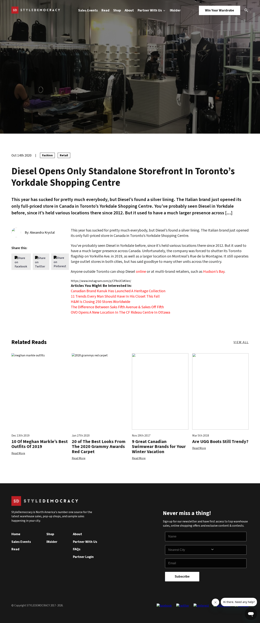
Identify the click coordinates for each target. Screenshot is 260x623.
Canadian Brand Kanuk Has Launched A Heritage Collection (118, 291)
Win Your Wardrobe (219, 10)
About (129, 10)
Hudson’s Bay (213, 271)
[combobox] (189, 549)
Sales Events (88, 10)
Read (105, 10)
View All (241, 342)
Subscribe (182, 576)
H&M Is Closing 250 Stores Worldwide (100, 301)
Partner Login (83, 556)
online (141, 271)
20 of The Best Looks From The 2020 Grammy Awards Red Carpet (98, 446)
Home (15, 534)
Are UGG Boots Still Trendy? (220, 441)
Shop (117, 10)
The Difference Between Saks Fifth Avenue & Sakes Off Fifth (117, 307)
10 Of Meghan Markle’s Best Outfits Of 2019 (39, 444)
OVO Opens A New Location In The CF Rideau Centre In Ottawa (120, 312)
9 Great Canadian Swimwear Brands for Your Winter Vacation (159, 446)
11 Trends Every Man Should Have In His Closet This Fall (115, 296)
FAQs (76, 549)
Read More (18, 453)
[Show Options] (228, 549)
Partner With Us (150, 10)
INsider (175, 10)
